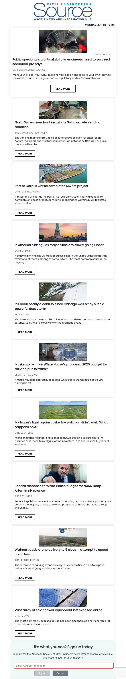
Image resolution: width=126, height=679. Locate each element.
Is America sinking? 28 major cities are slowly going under (59, 245)
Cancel (60, 673)
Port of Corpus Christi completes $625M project (51, 186)
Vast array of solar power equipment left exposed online (58, 610)
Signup (42, 673)
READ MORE (63, 88)
